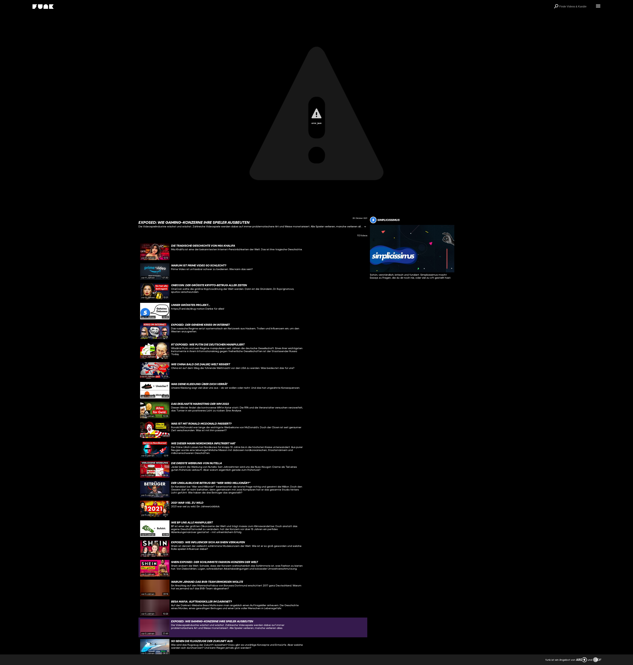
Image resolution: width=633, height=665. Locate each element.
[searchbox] (576, 6)
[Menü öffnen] (598, 6)
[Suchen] (556, 6)
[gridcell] (253, 252)
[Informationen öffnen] (365, 227)
